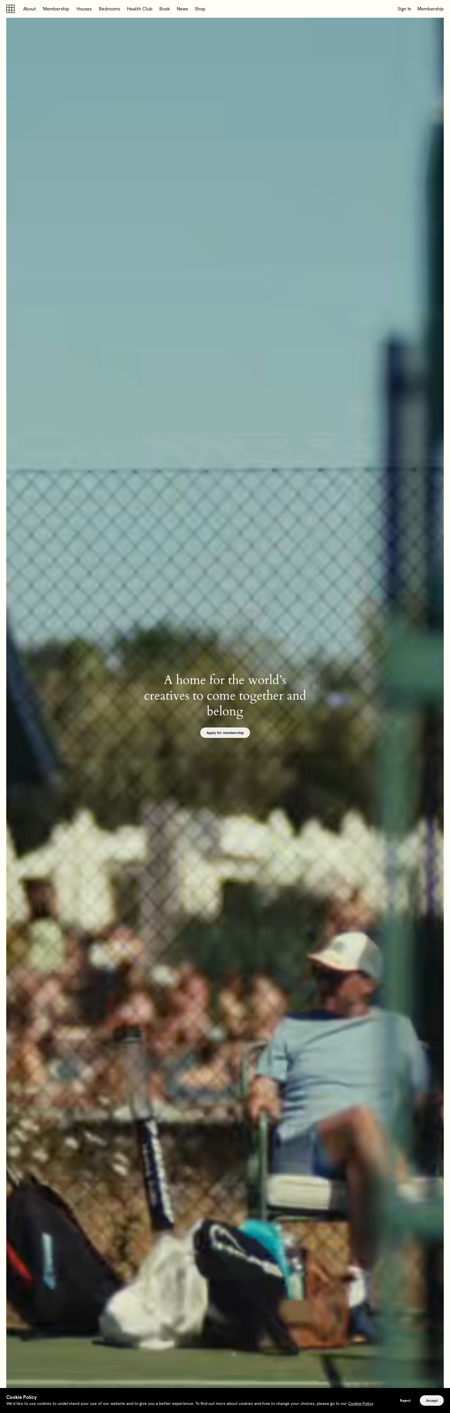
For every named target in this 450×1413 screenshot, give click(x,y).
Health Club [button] (140, 9)
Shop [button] (200, 9)
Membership (56, 9)
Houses (84, 9)
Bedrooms (109, 9)
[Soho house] (11, 9)
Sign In (404, 9)
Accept (432, 1400)
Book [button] (164, 9)
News (182, 9)
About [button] (29, 9)
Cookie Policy (360, 1403)
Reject (405, 1400)
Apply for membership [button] (225, 732)
